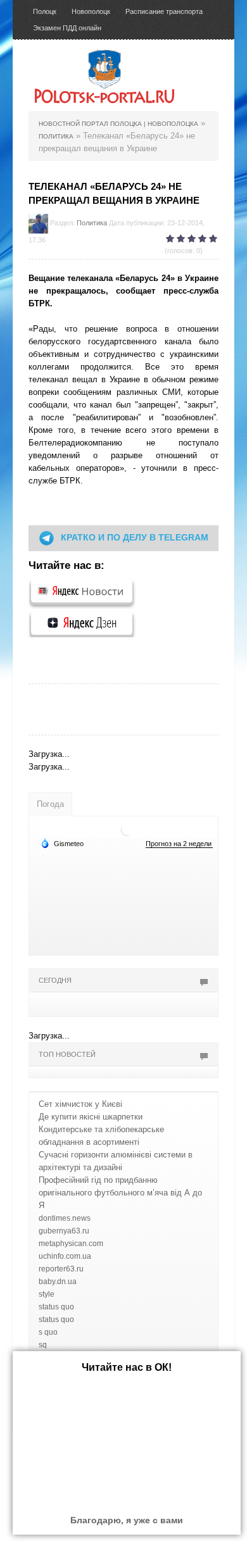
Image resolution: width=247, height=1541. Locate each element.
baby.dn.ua (58, 1281)
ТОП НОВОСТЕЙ (67, 1054)
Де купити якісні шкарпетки (90, 1116)
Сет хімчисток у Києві (80, 1104)
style (46, 1294)
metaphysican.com (71, 1243)
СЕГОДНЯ (55, 980)
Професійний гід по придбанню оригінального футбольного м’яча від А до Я (120, 1192)
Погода (50, 804)
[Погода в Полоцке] (127, 828)
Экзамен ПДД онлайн (67, 28)
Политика (92, 223)
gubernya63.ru (64, 1230)
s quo (48, 1332)
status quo (56, 1306)
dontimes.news (65, 1218)
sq (43, 1344)
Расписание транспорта (164, 11)
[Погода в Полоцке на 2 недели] (179, 844)
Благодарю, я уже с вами (126, 1520)
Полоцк (44, 11)
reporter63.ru (61, 1268)
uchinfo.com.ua (65, 1256)
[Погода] (62, 843)
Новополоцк (91, 11)
